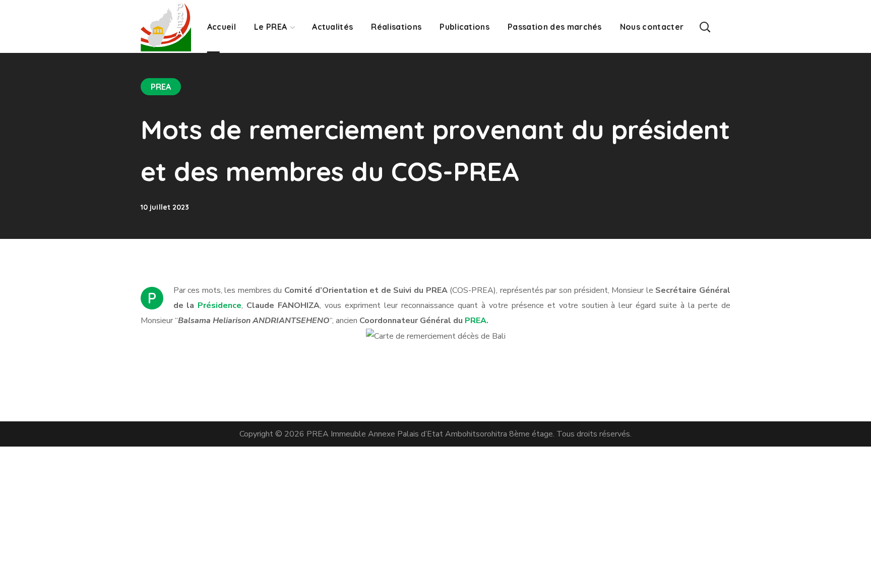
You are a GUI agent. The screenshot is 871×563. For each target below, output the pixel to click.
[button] (705, 26)
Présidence (219, 305)
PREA (161, 87)
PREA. (476, 320)
